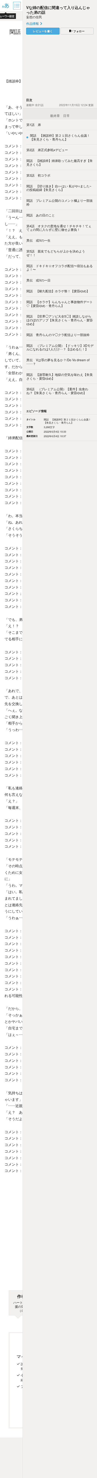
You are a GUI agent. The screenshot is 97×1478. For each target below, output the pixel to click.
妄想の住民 (34, 17)
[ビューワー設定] (5, 5)
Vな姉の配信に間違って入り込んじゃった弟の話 (58, 10)
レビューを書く (43, 31)
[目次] (17, 5)
